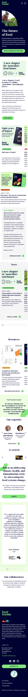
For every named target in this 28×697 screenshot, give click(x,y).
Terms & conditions (7, 683)
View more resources (12, 391)
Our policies (5, 680)
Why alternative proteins (13, 51)
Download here (15, 256)
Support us (14, 666)
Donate (14, 496)
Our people (12, 443)
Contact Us (5, 645)
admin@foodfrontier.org (8, 655)
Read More (8, 118)
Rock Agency (22, 690)
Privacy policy (5, 685)
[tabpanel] (14, 534)
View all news (12, 317)
